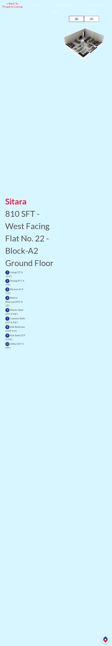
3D (76, 19)
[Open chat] (105, 639)
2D (91, 19)
